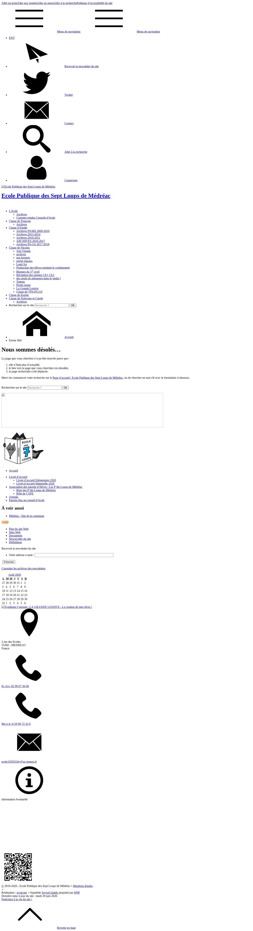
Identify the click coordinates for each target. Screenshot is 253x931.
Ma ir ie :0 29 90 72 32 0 (16, 723)
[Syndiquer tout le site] (5, 522)
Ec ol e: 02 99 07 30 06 (15, 686)
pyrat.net (22, 892)
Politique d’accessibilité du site (94, 3)
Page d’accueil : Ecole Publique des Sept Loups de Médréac (88, 377)
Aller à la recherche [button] (65, 3)
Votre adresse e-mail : (21, 555)
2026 (18, 574)
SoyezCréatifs (50, 892)
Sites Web (15, 532)
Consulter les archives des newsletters (23, 568)
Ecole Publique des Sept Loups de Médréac (55, 195)
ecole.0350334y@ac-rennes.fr (19, 761)
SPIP (77, 892)
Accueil (13, 470)
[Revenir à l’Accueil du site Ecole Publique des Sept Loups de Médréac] (28, 186)
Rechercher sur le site (21, 305)
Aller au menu (45, 3)
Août (11, 574)
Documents (15, 535)
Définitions (15, 542)
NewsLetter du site (20, 538)
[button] (54, 66)
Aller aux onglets (27, 3)
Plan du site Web (19, 528)
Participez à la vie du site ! (16, 899)
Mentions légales (83, 886)
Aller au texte (9, 3)
